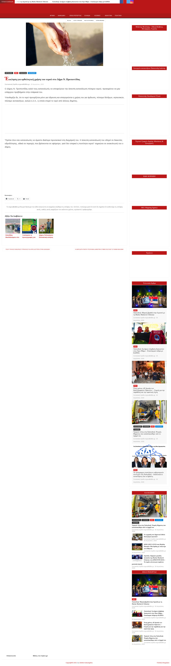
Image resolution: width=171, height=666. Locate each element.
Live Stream (77, 20)
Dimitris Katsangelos (86, 663)
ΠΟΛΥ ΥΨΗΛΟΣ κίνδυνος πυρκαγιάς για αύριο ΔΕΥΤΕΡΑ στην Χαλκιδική (28, 249)
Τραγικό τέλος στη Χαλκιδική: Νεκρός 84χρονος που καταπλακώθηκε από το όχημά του (147, 434)
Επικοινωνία (100, 20)
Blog (69, 20)
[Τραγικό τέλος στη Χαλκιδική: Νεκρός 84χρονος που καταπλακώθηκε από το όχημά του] (149, 412)
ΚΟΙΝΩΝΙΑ (146, 426)
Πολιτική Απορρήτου (163, 663)
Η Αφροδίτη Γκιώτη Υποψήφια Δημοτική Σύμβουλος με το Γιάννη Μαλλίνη (99, 249)
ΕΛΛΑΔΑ (87, 15)
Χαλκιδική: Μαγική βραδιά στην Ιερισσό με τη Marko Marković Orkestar (25, 1)
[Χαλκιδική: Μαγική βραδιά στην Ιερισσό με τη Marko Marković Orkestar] (149, 296)
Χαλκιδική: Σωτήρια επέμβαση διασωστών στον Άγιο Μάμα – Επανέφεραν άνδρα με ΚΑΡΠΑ (81, 1)
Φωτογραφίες (89, 20)
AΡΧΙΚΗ (52, 15)
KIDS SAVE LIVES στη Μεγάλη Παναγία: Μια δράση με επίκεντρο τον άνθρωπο (155, 546)
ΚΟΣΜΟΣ (97, 15)
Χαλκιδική (23, 73)
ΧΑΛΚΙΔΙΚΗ (61, 15)
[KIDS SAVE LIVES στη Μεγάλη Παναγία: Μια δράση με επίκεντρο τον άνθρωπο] (137, 547)
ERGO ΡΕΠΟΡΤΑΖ (76, 15)
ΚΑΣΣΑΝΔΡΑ (137, 426)
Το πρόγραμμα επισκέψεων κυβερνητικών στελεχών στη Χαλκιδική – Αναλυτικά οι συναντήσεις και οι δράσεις (148, 474)
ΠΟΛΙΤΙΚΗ (118, 15)
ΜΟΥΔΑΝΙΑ (9, 73)
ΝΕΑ (16, 73)
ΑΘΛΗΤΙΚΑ (108, 15)
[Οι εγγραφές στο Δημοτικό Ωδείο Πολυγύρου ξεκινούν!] (137, 537)
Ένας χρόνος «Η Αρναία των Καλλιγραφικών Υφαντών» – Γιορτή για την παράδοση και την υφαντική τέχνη (149, 390)
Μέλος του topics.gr (40, 656)
